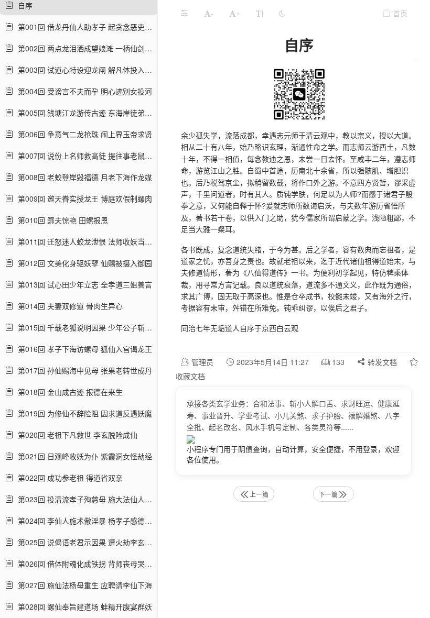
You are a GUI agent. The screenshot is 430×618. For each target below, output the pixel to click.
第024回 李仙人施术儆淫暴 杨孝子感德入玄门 (84, 520)
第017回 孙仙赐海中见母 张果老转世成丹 (83, 370)
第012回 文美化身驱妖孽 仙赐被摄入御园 (83, 263)
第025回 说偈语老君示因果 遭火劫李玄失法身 (84, 542)
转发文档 (381, 362)
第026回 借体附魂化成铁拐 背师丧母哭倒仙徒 (84, 563)
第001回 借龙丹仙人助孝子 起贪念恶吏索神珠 (84, 26)
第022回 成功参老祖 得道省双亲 (68, 477)
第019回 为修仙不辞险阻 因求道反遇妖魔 (83, 413)
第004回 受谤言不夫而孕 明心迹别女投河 (83, 91)
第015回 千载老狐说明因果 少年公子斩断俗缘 (84, 327)
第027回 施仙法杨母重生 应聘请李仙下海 (83, 585)
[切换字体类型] (259, 13)
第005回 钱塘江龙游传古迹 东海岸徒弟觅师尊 (84, 112)
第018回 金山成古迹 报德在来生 (68, 392)
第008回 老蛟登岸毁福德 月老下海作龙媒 (83, 177)
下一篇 (328, 494)
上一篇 (259, 494)
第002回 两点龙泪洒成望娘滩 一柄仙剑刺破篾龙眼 (84, 48)
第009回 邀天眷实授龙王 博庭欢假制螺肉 (83, 198)
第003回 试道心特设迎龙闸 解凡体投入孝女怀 (84, 69)
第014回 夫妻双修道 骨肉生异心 (68, 306)
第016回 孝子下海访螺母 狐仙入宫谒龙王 (83, 349)
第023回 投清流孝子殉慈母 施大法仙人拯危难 (84, 499)
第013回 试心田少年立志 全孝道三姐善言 (83, 284)
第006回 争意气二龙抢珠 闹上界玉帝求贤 (83, 134)
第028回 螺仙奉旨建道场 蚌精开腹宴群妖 (83, 606)
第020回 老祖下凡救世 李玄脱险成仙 (75, 434)
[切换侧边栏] (184, 13)
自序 (23, 5)
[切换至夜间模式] (282, 13)
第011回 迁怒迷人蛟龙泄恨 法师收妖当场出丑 (84, 241)
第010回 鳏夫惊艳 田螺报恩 (61, 220)
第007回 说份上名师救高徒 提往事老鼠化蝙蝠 (84, 155)
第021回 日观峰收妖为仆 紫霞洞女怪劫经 (83, 456)
